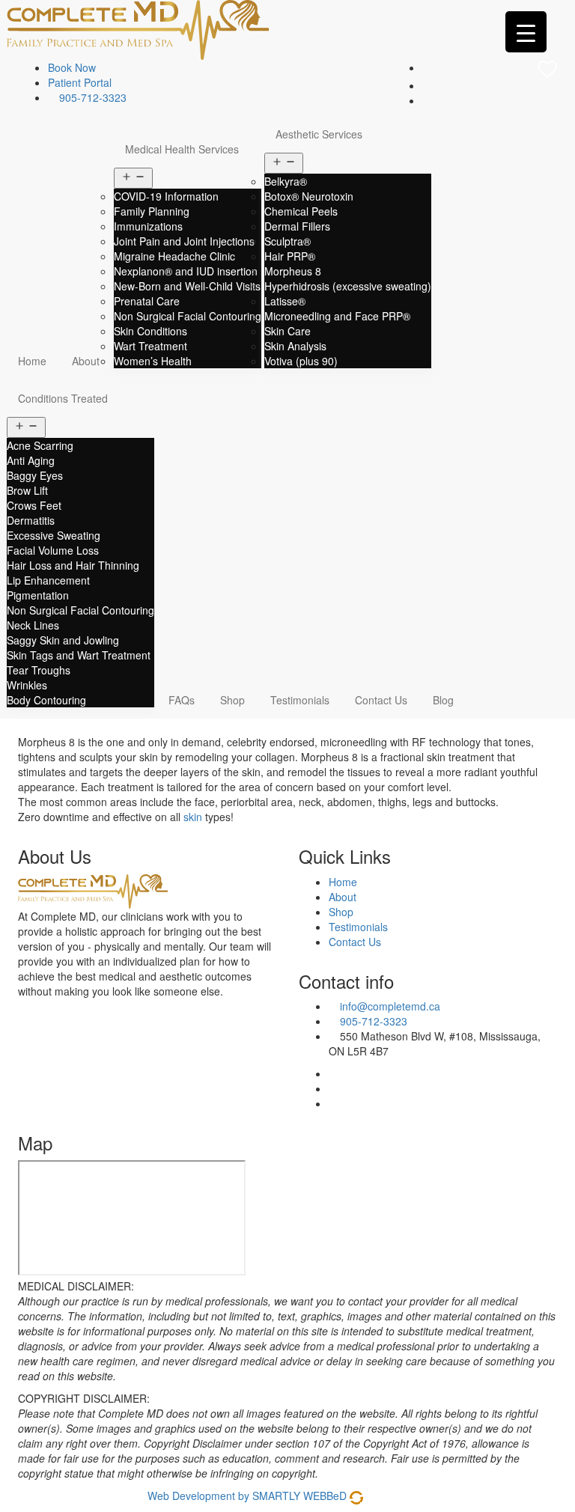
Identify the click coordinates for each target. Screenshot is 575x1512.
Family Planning (151, 211)
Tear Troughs (38, 669)
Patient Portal (80, 82)
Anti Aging (31, 460)
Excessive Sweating (53, 535)
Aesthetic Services (319, 133)
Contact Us (381, 699)
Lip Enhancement (48, 580)
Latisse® (284, 300)
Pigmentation (38, 595)
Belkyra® (285, 181)
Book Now (72, 67)
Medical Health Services (182, 148)
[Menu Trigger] (526, 31)
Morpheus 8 (292, 270)
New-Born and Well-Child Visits (187, 285)
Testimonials (299, 699)
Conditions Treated (63, 398)
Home (32, 360)
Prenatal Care (147, 300)
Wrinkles (27, 684)
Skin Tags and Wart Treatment (78, 654)
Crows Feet (34, 505)
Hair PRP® (289, 256)
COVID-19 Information (166, 196)
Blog (443, 699)
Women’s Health (153, 360)
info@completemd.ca (390, 1006)
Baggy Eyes (35, 475)
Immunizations (148, 226)
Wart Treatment (150, 345)
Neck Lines (33, 625)
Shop (232, 699)
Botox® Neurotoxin (308, 196)
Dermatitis (31, 520)
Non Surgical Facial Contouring (187, 315)
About (86, 360)
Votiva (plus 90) (301, 360)
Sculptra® (287, 241)
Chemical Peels (301, 211)
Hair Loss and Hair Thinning (73, 565)
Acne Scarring (40, 445)
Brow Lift (27, 490)
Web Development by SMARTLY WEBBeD (247, 1495)
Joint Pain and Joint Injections (184, 241)
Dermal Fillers (297, 226)
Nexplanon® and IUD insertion (186, 270)
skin (192, 816)
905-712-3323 (91, 97)
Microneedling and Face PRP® (337, 315)
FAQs (181, 699)
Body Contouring (46, 699)
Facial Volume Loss (53, 550)
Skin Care (287, 330)
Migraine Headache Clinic (174, 256)
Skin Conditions (150, 330)
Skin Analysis (295, 345)
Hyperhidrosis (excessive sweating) (347, 285)
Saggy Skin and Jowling (63, 639)
